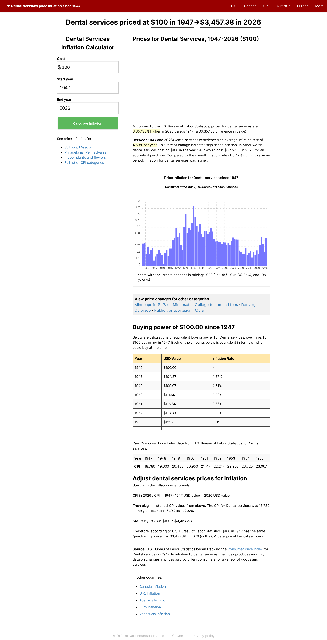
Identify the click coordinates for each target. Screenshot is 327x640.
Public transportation (173, 310)
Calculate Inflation (87, 123)
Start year (65, 79)
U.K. (266, 6)
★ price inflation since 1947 (44, 6)
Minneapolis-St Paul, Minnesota (163, 304)
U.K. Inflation (149, 593)
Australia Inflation (153, 600)
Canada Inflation (152, 587)
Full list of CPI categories (84, 163)
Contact (183, 636)
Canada (250, 6)
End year (64, 100)
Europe (302, 6)
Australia (283, 6)
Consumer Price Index (245, 549)
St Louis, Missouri (78, 147)
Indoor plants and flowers (85, 157)
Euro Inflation (150, 607)
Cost (61, 59)
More (319, 6)
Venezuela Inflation (154, 614)
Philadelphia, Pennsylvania (86, 152)
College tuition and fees (216, 304)
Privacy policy (203, 636)
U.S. (234, 6)
